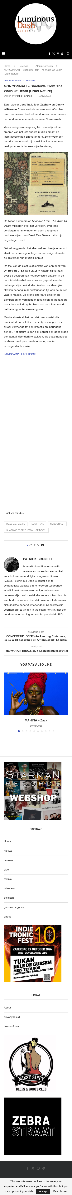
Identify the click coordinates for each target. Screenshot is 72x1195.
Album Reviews (44, 66)
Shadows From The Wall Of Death (26, 530)
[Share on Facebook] (35, 545)
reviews (8, 860)
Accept (43, 1191)
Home (7, 66)
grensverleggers (14, 907)
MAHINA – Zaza (36, 720)
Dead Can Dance (15, 524)
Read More (60, 1191)
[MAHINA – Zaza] (36, 694)
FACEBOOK (28, 354)
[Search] (68, 53)
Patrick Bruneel (23, 95)
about (7, 916)
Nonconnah (57, 524)
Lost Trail (37, 524)
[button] (7, 702)
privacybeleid (12, 1016)
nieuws (8, 850)
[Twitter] (53, 53)
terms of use (11, 1026)
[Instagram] (58, 53)
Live (6, 869)
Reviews (23, 66)
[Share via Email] (42, 545)
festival (8, 878)
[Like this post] (30, 545)
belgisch (9, 897)
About (7, 1007)
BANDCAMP (11, 354)
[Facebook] (49, 53)
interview (9, 888)
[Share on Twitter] (38, 545)
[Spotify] (62, 53)
